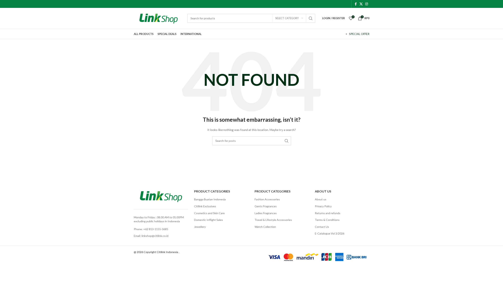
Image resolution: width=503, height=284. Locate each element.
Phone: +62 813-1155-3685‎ (151, 229)
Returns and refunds (327, 213)
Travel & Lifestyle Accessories (273, 219)
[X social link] (361, 4)
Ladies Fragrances (266, 213)
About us (320, 199)
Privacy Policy (323, 206)
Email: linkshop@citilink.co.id (151, 235)
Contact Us (322, 226)
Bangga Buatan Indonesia (210, 199)
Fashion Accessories (267, 199)
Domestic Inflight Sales (208, 219)
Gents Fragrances (266, 206)
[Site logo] (158, 18)
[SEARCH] (310, 18)
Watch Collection (265, 226)
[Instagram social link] (366, 4)
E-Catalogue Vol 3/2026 (329, 233)
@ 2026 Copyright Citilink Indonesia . (156, 252)
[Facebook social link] (355, 4)
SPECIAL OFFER (359, 34)
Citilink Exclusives (205, 206)
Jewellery (200, 226)
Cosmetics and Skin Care (209, 213)
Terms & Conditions (327, 219)
